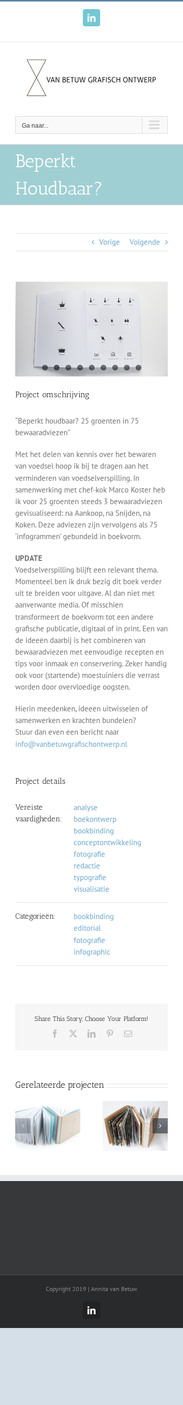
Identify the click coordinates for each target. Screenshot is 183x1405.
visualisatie (91, 889)
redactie (87, 865)
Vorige (109, 242)
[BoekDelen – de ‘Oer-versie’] (135, 1106)
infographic (92, 952)
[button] (22, 1125)
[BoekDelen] (47, 1106)
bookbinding (94, 831)
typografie (90, 877)
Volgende (145, 242)
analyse (86, 807)
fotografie (89, 854)
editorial (87, 928)
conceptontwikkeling (107, 842)
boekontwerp (95, 819)
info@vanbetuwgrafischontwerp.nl (71, 744)
